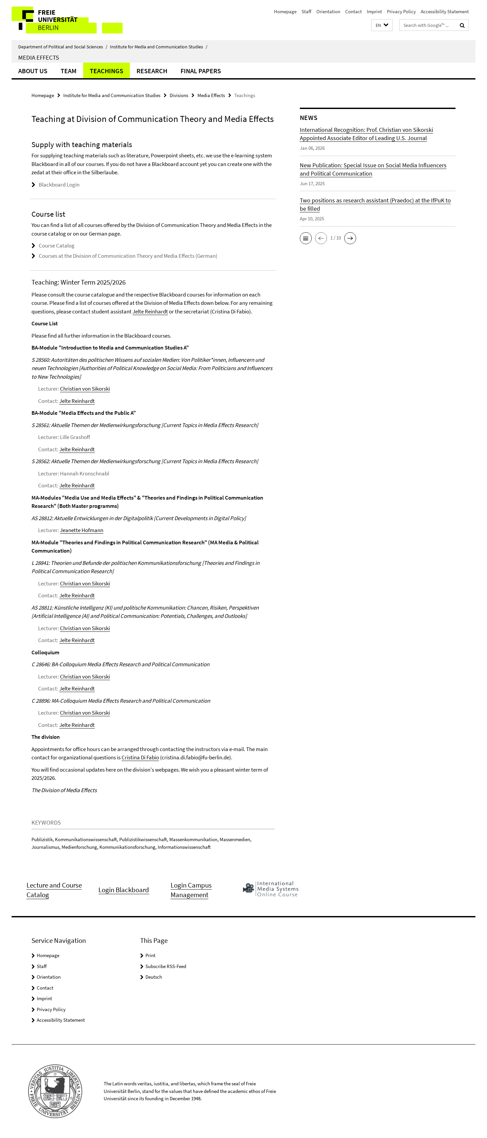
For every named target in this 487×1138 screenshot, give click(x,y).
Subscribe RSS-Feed (165, 966)
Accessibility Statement (445, 11)
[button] (382, 25)
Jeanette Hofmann (81, 530)
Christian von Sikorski (85, 388)
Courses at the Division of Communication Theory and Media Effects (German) (128, 255)
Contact (353, 11)
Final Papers (201, 71)
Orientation (328, 11)
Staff (306, 11)
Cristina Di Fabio (140, 757)
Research (151, 71)
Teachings (106, 71)
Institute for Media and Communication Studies (158, 46)
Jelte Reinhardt (150, 311)
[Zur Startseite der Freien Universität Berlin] (67, 20)
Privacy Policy (401, 11)
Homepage (285, 11)
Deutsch (153, 977)
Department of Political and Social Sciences (62, 46)
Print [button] (150, 955)
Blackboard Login (59, 184)
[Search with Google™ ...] (462, 25)
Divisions (179, 95)
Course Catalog (57, 245)
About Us (32, 71)
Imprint (374, 11)
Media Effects (38, 57)
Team (69, 71)
